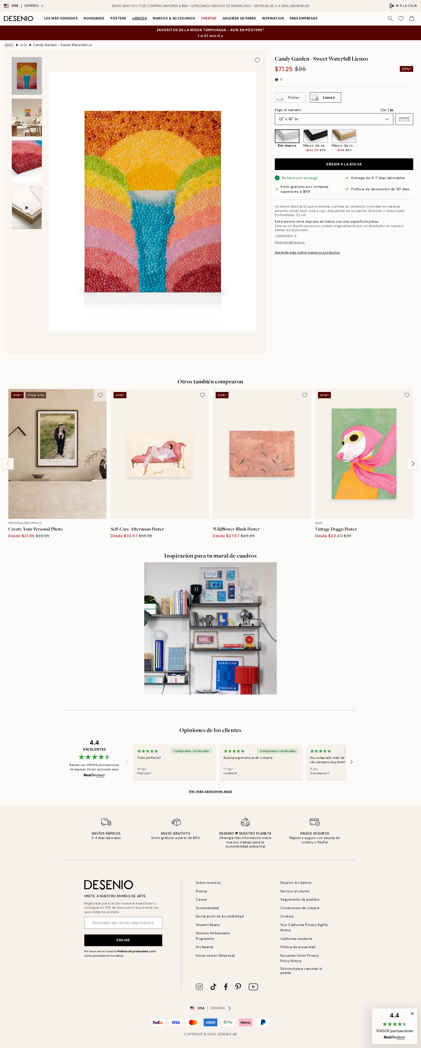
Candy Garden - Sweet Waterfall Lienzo (62, 45)
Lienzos (139, 18)
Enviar (123, 940)
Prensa (201, 891)
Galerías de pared (239, 18)
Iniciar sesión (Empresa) (215, 955)
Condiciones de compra (299, 908)
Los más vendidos (61, 18)
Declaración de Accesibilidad (220, 916)
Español (32, 6)
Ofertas (209, 18)
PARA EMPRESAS (303, 18)
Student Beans (208, 925)
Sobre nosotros (208, 883)
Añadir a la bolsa (344, 164)
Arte (23, 45)
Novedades (94, 18)
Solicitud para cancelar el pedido (301, 971)
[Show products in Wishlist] (401, 18)
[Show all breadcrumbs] (9, 45)
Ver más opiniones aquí (210, 791)
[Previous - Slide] (271, 141)
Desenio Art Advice (296, 883)
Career (201, 899)
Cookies (287, 916)
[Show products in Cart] (411, 18)
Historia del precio (290, 242)
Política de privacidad (132, 951)
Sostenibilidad (207, 908)
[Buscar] (390, 18)
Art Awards (205, 947)
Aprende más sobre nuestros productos (307, 252)
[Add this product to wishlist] (257, 60)
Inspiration (273, 18)
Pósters (118, 18)
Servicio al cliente (295, 891)
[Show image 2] (27, 117)
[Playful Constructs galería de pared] (210, 628)
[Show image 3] (27, 161)
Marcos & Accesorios (174, 18)
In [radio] (391, 110)
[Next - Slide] (417, 141)
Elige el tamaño (288, 110)
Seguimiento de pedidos (300, 899)
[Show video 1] (27, 207)
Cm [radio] (383, 110)
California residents (296, 939)
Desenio (225, 1034)
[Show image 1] (27, 76)
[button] (404, 119)
